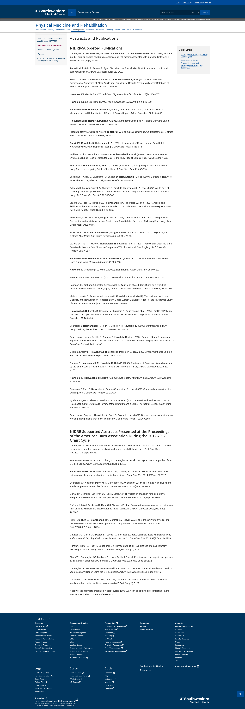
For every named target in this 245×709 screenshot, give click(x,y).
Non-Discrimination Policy (45, 676)
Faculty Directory (182, 639)
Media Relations (146, 629)
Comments (179, 633)
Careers (178, 629)
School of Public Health (79, 651)
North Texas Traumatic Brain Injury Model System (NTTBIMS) (51, 59)
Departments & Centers (108, 19)
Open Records (40, 679)
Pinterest (108, 685)
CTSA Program (41, 633)
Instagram (109, 679)
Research (90, 30)
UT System (74, 682)
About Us (179, 623)
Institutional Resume (185, 666)
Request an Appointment (115, 651)
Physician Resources (113, 645)
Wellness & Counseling (79, 658)
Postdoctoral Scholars (43, 636)
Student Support (76, 654)
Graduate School (76, 636)
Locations (109, 633)
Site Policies (39, 691)
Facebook (109, 673)
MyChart (108, 639)
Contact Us (137, 30)
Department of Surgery (190, 60)
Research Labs (41, 642)
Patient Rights (40, 682)
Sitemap (178, 658)
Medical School (76, 645)
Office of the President (184, 651)
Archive (143, 626)
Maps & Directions (182, 648)
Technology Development (45, 651)
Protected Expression (43, 688)
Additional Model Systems (48, 50)
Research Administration (44, 639)
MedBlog (108, 636)
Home (93, 19)
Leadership (179, 645)
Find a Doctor (110, 629)
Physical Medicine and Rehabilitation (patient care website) (192, 65)
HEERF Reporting (42, 673)
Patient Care (120, 30)
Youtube (108, 682)
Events (41, 54)
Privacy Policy (40, 685)
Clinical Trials (40, 626)
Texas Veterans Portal (78, 676)
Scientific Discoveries (43, 648)
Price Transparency (113, 648)
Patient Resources (112, 642)
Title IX (178, 661)
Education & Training (104, 30)
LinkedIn (108, 688)
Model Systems (157, 19)
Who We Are (41, 30)
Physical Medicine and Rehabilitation (134, 19)
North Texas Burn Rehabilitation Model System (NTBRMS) (188, 19)
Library (72, 642)
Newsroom (144, 623)
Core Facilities (40, 629)
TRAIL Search (75, 679)
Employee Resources (202, 2)
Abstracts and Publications (50, 45)
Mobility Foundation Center (59, 30)
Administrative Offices (184, 626)
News (129, 30)
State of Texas (75, 673)
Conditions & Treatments (115, 626)
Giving (177, 642)
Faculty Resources (184, 2)
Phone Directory (181, 654)
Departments (75, 629)
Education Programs (78, 633)
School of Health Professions (81, 648)
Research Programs (43, 645)
